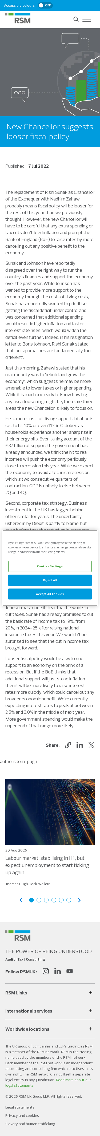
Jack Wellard (40, 883)
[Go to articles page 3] (46, 900)
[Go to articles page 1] (31, 900)
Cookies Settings (50, 566)
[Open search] (76, 19)
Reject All (50, 580)
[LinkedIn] (57, 972)
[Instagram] (45, 972)
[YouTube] (69, 972)
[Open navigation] (86, 19)
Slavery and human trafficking (30, 1123)
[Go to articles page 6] (68, 900)
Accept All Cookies (50, 594)
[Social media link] (17, 935)
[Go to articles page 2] (39, 900)
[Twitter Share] (91, 745)
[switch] (45, 5)
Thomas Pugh (16, 883)
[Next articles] (79, 900)
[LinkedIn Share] (80, 745)
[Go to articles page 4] (53, 900)
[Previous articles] (21, 900)
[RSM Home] (17, 18)
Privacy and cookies (22, 1115)
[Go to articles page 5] (61, 900)
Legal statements (19, 1107)
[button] (68, 745)
